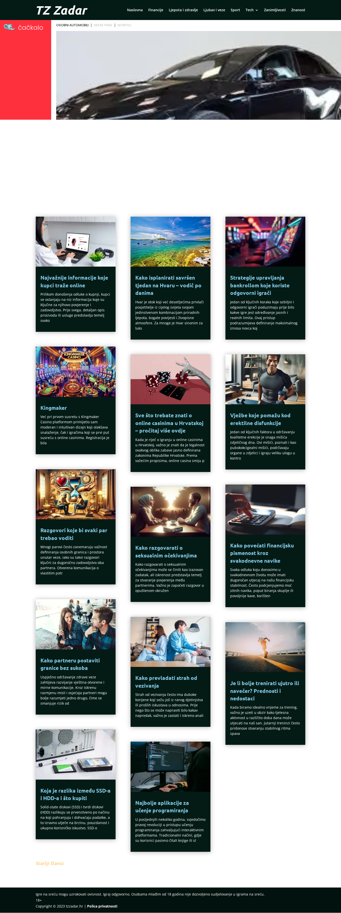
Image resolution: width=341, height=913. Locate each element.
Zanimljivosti (275, 10)
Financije (155, 10)
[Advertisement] (170, 159)
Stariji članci (50, 863)
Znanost (298, 10)
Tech (250, 10)
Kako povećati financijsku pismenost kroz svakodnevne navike (262, 553)
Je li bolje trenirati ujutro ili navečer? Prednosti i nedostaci (264, 691)
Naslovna (135, 10)
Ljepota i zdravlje (183, 10)
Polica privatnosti (102, 906)
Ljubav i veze (214, 10)
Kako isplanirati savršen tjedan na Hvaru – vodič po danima (168, 285)
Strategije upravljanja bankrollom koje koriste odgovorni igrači (260, 285)
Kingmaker (53, 407)
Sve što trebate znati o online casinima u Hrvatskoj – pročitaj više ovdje (169, 423)
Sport (235, 10)
